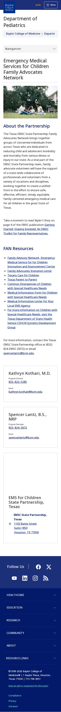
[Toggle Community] (55, 633)
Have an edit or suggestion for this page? (28, 685)
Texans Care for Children (23, 275)
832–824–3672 (18, 428)
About (11, 645)
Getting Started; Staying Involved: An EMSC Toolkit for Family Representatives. (29, 229)
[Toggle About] (55, 645)
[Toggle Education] (55, 607)
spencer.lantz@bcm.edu (18, 353)
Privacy (12, 700)
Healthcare (15, 595)
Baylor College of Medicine (23, 33)
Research (13, 620)
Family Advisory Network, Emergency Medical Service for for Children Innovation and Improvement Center (31, 262)
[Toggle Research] (55, 620)
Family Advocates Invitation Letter (29, 271)
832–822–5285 (18, 382)
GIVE (38, 4)
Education (14, 607)
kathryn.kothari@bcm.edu (25, 392)
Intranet (13, 706)
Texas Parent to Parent (22, 279)
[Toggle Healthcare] (55, 595)
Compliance (14, 695)
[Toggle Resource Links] (55, 658)
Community (15, 633)
